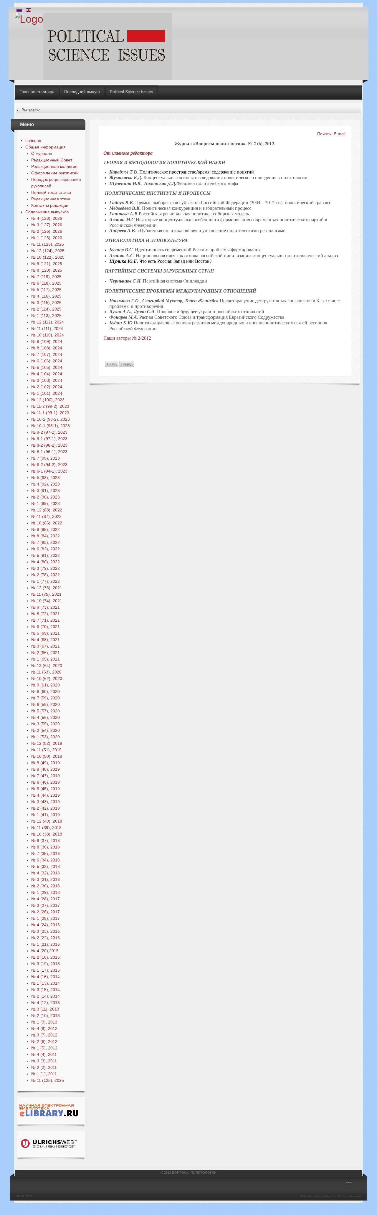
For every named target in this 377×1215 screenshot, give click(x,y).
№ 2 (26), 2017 (45, 911)
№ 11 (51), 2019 (46, 749)
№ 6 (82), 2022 (45, 549)
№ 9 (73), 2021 (45, 607)
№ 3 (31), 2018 (45, 879)
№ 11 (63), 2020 (46, 672)
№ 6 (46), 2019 (45, 782)
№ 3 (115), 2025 (46, 302)
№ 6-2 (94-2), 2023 (49, 464)
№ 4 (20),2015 (45, 950)
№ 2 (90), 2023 (45, 497)
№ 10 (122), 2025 (48, 257)
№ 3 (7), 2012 (44, 1035)
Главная (33, 140)
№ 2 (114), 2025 (46, 309)
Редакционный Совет (51, 160)
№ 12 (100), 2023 (48, 399)
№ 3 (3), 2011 (44, 1061)
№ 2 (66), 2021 (45, 652)
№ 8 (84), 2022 (45, 536)
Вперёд (126, 364)
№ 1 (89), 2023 (45, 503)
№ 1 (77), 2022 (45, 581)
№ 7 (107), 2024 (46, 354)
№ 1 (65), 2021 (45, 659)
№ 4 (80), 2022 (45, 561)
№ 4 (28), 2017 (45, 899)
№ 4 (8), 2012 (44, 1028)
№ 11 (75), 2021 (46, 594)
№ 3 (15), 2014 (45, 989)
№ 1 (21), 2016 (45, 944)
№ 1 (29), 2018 (45, 892)
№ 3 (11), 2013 (45, 1009)
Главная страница (36, 91)
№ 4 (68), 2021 (45, 639)
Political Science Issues (131, 91)
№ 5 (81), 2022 (45, 555)
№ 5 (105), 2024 (46, 367)
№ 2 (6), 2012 (44, 1041)
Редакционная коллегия (54, 166)
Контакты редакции (49, 205)
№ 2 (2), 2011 (44, 1067)
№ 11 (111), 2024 (47, 328)
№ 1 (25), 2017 (45, 918)
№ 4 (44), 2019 (45, 795)
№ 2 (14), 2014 (45, 996)
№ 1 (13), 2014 (45, 983)
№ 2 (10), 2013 (45, 1015)
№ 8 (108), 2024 (46, 348)
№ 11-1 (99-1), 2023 (50, 412)
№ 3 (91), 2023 (45, 490)
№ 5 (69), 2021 (45, 633)
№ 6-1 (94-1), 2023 (49, 471)
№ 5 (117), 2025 (46, 289)
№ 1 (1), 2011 (44, 1074)
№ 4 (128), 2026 (46, 218)
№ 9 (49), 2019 (45, 762)
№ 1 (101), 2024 (46, 393)
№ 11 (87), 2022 (46, 516)
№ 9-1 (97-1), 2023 (49, 438)
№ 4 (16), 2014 (45, 976)
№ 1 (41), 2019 (45, 814)
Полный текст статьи (51, 192)
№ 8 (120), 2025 (46, 270)
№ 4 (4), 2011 (44, 1054)
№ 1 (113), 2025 (46, 315)
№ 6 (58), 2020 (45, 704)
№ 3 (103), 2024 (46, 380)
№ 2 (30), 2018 (45, 886)
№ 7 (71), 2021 (45, 620)
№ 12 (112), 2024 (47, 322)
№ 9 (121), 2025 (46, 263)
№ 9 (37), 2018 (45, 840)
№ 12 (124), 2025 (48, 250)
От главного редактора (128, 153)
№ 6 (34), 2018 (45, 860)
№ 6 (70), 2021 (45, 626)
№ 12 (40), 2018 (46, 821)
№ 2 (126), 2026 (46, 231)
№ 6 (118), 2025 (46, 283)
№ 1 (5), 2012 (44, 1048)
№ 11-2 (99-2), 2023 (50, 406)
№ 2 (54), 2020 (45, 730)
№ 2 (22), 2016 (45, 937)
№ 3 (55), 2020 (45, 724)
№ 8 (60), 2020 (45, 691)
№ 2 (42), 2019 (45, 808)
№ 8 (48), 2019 (45, 769)
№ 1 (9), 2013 (44, 1022)
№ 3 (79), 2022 (45, 568)
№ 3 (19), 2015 (45, 963)
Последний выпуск (82, 91)
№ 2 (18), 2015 (45, 957)
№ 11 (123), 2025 (47, 244)
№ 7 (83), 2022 (45, 542)
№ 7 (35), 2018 (45, 853)
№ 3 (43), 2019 (45, 801)
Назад (111, 364)
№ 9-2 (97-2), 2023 (49, 432)
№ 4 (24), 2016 (45, 924)
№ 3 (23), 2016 (45, 931)
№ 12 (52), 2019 (46, 743)
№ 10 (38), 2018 (46, 834)
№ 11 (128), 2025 (47, 1080)
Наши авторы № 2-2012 (127, 338)
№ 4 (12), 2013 (45, 1002)
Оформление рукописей (55, 173)
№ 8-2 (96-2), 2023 (49, 445)
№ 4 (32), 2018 (45, 873)
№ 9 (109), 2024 (46, 341)
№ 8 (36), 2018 (45, 847)
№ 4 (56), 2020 (45, 717)
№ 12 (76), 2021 (46, 587)
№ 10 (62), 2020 (46, 678)
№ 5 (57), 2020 (45, 711)
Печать (324, 133)
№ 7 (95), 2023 (45, 458)
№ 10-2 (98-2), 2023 (50, 419)
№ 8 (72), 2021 (45, 613)
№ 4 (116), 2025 (46, 296)
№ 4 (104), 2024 (46, 374)
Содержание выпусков (47, 211)
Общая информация (45, 147)
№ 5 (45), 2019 (45, 788)
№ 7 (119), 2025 (46, 276)
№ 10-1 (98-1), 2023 (50, 425)
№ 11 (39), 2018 (46, 827)
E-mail (339, 133)
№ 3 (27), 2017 (45, 905)
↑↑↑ (349, 1183)
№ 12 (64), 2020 (46, 665)
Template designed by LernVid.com (324, 1196)
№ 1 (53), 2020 (45, 736)
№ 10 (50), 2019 (46, 756)
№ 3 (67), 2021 (45, 646)
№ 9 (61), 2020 (45, 685)
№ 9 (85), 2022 (45, 529)
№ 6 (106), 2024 (46, 361)
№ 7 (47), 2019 (45, 775)
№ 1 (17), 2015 (45, 970)
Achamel (355, 1196)
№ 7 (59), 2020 (45, 698)
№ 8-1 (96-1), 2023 (49, 451)
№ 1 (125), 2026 (46, 237)
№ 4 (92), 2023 (45, 484)
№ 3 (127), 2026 (46, 224)
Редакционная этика (50, 199)
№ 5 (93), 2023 (45, 477)
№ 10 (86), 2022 (46, 523)
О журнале (41, 153)
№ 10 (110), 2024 (47, 335)
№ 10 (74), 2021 (46, 600)
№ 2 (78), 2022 (45, 574)
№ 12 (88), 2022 (46, 510)
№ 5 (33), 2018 (45, 866)
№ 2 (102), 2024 (46, 386)
